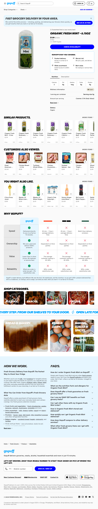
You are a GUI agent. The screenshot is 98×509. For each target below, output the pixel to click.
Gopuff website (75, 377)
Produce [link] (24, 444)
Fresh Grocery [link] (14, 444)
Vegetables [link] (32, 444)
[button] (90, 3)
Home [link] (5, 444)
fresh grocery (87, 375)
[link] (11, 3)
